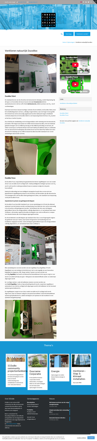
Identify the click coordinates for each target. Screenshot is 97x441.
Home (64, 42)
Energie (55, 371)
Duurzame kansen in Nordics (57, 418)
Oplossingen (70, 42)
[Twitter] (89, 2)
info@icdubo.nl (33, 2)
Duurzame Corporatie (35, 372)
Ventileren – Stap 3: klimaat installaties (79, 375)
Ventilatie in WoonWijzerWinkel (68, 103)
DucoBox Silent (64, 113)
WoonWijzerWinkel (12, 424)
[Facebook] (83, 2)
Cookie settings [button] (81, 438)
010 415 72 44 (22, 2)
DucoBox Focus (64, 115)
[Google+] (86, 2)
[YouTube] (91, 2)
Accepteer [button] (91, 438)
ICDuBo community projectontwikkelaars (19, 368)
